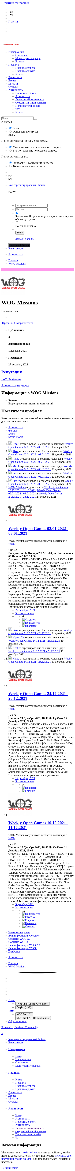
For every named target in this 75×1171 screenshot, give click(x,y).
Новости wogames (19, 932)
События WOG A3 (19, 938)
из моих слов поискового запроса (37, 147)
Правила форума (25, 70)
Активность (15, 89)
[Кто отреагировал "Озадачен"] (29, 619)
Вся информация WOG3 (22, 948)
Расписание (15, 77)
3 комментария (24, 907)
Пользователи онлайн (28, 105)
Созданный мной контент (30, 102)
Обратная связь (17, 1021)
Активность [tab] (15, 427)
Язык (11, 1000)
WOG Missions (17, 487)
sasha (15, 473)
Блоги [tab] (12, 433)
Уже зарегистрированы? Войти (27, 185)
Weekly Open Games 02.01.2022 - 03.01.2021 (40, 445)
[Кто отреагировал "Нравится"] (29, 625)
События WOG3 (18, 941)
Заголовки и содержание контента (33, 162)
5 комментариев (24, 613)
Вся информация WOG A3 (24, 945)
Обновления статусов (26, 131)
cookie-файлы (29, 1152)
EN (11, 15)
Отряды (13, 86)
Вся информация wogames (24, 935)
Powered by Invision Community (19, 1027)
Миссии (13, 83)
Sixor (15, 451)
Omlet (16, 443)
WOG (11, 543)
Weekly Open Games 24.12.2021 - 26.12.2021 (35, 495)
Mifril (16, 466)
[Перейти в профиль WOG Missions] (20, 521)
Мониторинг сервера (27, 58)
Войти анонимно (25, 225)
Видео (12, 80)
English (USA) (24, 1007)
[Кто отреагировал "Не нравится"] (31, 622)
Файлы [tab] (12, 430)
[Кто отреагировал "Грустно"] (28, 916)
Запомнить (21, 216)
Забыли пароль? (24, 238)
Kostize (17, 647)
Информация (16, 51)
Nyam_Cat (19, 637)
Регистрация (15, 248)
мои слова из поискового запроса (35, 150)
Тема (11, 1010)
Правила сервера (25, 67)
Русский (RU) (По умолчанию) (32, 1003)
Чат (17, 108)
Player (16, 480)
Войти (20, 232)
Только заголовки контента (29, 166)
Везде (16, 128)
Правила (13, 64)
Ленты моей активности (29, 99)
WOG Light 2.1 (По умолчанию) (33, 1018)
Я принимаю (9, 1167)
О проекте (21, 55)
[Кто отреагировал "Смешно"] (28, 790)
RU (11, 12)
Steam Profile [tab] (15, 436)
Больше (19, 61)
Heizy (16, 458)
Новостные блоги (25, 93)
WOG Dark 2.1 (24, 1014)
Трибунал (14, 951)
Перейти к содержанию (15, 2)
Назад (18, 1056)
